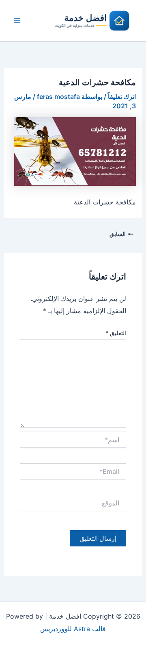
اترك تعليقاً (122, 96)
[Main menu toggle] (17, 21)
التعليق (115, 332)
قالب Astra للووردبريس (73, 629)
